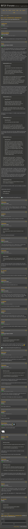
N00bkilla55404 (5, 33)
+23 (2, 26)
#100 (26, 497)
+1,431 (2, 425)
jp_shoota (3, 270)
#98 (26, 457)
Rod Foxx (3, 352)
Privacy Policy (16, 526)
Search (10, 10)
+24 (2, 404)
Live (6, 10)
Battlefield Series (11, 17)
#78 (26, 41)
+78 (2, 354)
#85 (26, 278)
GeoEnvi (3, 411)
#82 (26, 238)
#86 (26, 287)
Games (5, 17)
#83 (26, 248)
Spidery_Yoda (4, 436)
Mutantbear (4, 423)
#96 (26, 421)
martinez (3, 214)
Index (2, 17)
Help (20, 10)
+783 (2, 391)
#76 (26, 21)
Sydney (3, 388)
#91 (26, 350)
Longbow (3, 301)
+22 (2, 413)
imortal (3, 321)
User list (13, 10)
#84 (26, 268)
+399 (2, 439)
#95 (26, 409)
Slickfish (3, 401)
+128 (2, 204)
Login (14, 12)
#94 (26, 399)
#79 (26, 200)
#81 (26, 221)
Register (23, 10)
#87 (26, 299)
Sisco (2, 43)
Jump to (2, 518)
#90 (26, 330)
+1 (1, 273)
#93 (26, 386)
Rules (17, 10)
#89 (26, 319)
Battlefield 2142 (18, 17)
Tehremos (3, 202)
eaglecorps (4, 23)
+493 (2, 46)
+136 (2, 35)
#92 (26, 363)
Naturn (3, 240)
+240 (2, 324)
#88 (26, 309)
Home (4, 10)
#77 (26, 31)
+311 (2, 242)
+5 (1, 216)
